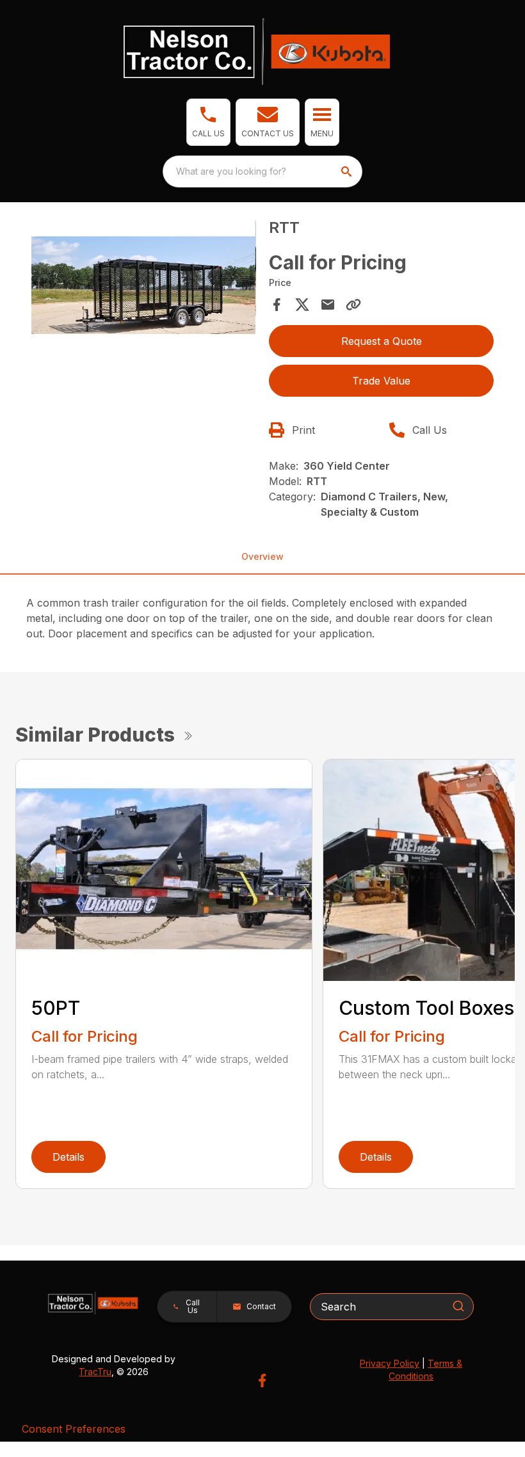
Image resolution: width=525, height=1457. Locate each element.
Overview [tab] (262, 556)
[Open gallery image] (143, 285)
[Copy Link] (353, 304)
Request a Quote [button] (381, 341)
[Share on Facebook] (276, 304)
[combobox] (262, 171)
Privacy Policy (389, 1363)
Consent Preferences (73, 1428)
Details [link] (68, 1156)
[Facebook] (262, 1380)
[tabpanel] (143, 287)
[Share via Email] (327, 304)
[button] (208, 122)
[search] (348, 171)
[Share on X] (302, 304)
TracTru (95, 1371)
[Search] (458, 1306)
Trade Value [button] (381, 380)
